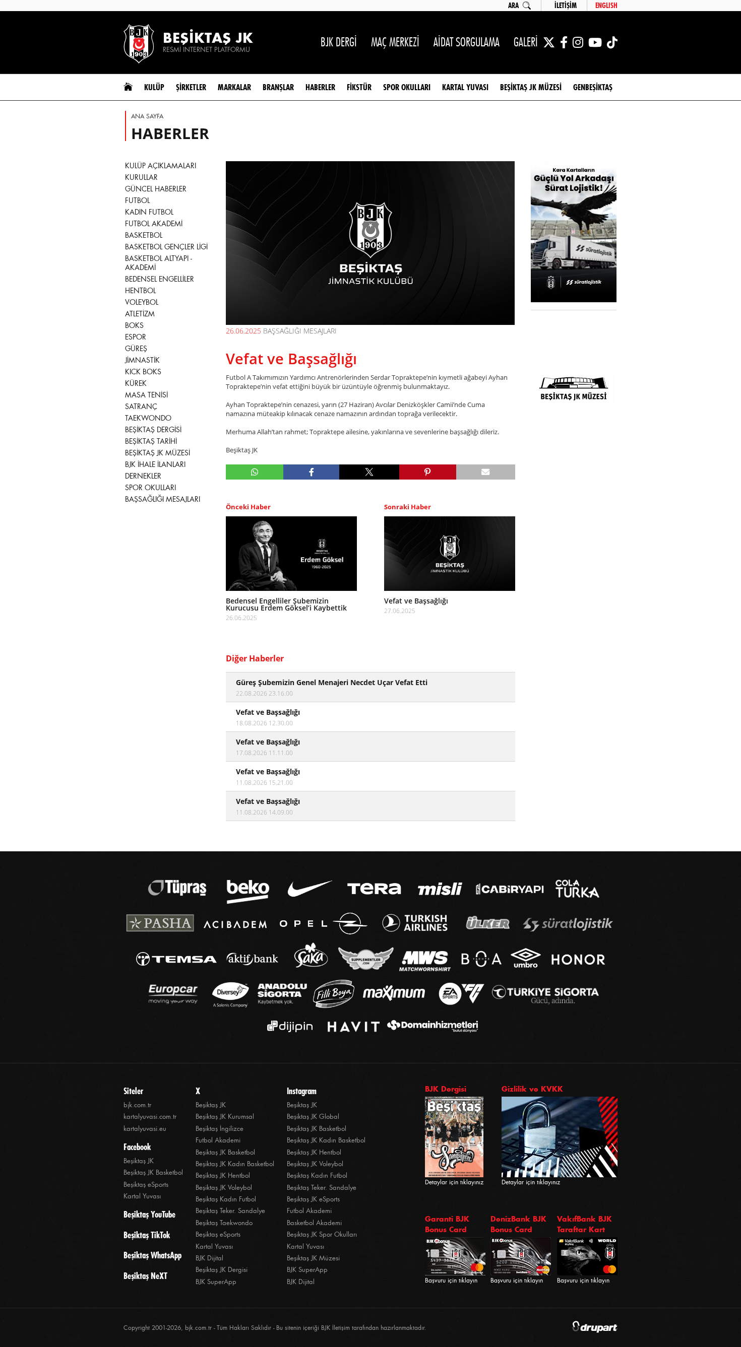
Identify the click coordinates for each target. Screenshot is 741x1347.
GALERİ (526, 42)
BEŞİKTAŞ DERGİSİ (153, 429)
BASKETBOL (143, 235)
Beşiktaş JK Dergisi (222, 1269)
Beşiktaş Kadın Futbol (226, 1199)
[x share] (369, 472)
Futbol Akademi (218, 1140)
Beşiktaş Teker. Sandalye (230, 1210)
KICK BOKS (143, 371)
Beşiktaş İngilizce (219, 1128)
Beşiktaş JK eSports (313, 1199)
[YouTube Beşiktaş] (595, 42)
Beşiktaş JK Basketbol (153, 1172)
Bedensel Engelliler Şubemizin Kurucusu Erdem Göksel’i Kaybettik (286, 604)
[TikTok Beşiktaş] (612, 42)
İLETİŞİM (565, 5)
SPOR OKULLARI (150, 487)
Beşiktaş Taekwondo (224, 1223)
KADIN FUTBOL (149, 212)
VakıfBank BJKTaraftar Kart (584, 1224)
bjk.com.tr (137, 1105)
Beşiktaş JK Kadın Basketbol (235, 1164)
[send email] (485, 472)
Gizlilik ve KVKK (532, 1089)
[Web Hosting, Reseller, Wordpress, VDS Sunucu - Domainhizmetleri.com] (430, 1026)
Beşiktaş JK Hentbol (223, 1175)
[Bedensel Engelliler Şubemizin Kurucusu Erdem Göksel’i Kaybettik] (291, 553)
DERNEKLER (143, 476)
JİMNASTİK (142, 360)
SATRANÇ (141, 406)
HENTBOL (140, 290)
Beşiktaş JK (139, 1161)
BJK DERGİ (339, 42)
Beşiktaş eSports (146, 1184)
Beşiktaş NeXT (145, 1276)
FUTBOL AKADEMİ (153, 223)
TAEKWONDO (148, 418)
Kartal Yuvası (142, 1196)
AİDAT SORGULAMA (467, 42)
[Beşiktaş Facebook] (564, 42)
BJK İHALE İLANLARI (155, 464)
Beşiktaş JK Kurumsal (225, 1116)
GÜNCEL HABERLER (156, 188)
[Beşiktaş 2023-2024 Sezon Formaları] (573, 456)
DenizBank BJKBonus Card (518, 1224)
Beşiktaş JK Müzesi (313, 1258)
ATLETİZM (140, 313)
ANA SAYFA (147, 116)
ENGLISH (606, 5)
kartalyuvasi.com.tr (150, 1116)
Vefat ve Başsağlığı (416, 600)
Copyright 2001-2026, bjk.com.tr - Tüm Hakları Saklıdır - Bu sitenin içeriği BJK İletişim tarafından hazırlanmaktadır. (275, 1328)
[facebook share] (311, 472)
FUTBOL (137, 200)
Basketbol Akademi (314, 1223)
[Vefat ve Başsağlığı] (449, 553)
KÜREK (136, 383)
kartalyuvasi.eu (145, 1128)
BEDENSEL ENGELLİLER (159, 279)
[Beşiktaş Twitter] (549, 42)
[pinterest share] (427, 472)
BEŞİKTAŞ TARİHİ (151, 441)
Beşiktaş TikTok (147, 1235)
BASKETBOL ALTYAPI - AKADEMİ (158, 263)
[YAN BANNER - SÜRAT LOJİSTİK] (573, 232)
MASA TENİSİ (146, 394)
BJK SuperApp (216, 1281)
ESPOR (135, 337)
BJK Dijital (209, 1258)
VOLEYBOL (141, 302)
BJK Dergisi (445, 1089)
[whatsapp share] (255, 472)
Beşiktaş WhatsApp (152, 1255)
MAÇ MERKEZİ (395, 42)
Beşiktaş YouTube (149, 1214)
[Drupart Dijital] (595, 1327)
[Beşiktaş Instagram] (578, 42)
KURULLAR (141, 177)
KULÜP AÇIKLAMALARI (160, 165)
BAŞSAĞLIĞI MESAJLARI (162, 499)
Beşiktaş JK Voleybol (224, 1187)
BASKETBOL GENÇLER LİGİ (166, 246)
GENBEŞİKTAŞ (592, 87)
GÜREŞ (136, 348)
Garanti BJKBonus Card (447, 1224)
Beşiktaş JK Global (313, 1116)
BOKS (134, 325)
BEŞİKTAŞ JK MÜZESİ (157, 452)
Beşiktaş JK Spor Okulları (322, 1234)
